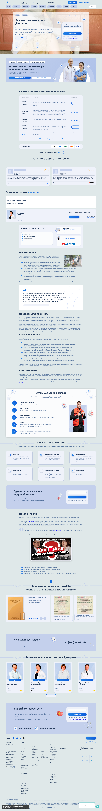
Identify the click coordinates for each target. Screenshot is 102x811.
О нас (8, 6)
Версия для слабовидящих (13, 767)
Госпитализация (63, 746)
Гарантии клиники (27, 242)
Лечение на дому (24, 771)
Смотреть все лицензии (33, 618)
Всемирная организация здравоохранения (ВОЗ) (53, 804)
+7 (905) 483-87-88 (23, 209)
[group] (62, 608)
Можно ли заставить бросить (29, 236)
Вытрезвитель (63, 751)
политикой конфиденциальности (70, 38)
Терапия (66, 6)
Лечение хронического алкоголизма (23, 761)
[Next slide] (44, 618)
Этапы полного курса (28, 238)
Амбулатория (23, 748)
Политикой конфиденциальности (47, 805)
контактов (50, 807)
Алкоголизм (25, 6)
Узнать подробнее (41, 77)
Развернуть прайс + (44, 138)
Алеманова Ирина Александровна (68, 238)
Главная (17, 15)
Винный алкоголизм (25, 788)
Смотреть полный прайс (57, 138)
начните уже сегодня (20, 77)
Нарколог (34, 6)
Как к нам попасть (27, 240)
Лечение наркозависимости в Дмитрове (54, 746)
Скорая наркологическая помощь (44, 757)
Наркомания (16, 6)
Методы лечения (27, 234)
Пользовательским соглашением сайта (63, 805)
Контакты (74, 6)
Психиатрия (51, 6)
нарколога (21, 382)
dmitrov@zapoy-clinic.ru (11, 754)
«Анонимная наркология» (39, 27)
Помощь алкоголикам (25, 776)
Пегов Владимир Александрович (68, 229)
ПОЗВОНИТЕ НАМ (77, 496)
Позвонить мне (72, 33)
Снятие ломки (53, 765)
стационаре (31, 521)
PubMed (65, 804)
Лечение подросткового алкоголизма (24, 768)
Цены (59, 6)
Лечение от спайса (54, 771)
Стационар (42, 6)
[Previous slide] (41, 618)
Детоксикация (53, 749)
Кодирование (52, 757)
